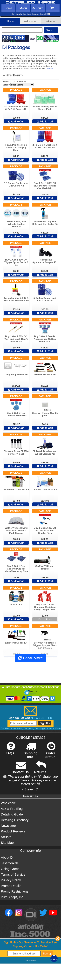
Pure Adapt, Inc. (12, 897)
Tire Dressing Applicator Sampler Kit (44, 261)
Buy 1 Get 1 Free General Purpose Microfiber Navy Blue (16, 569)
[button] (54, 958)
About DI (7, 857)
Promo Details (11, 886)
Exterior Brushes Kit (16, 642)
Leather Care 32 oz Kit (45, 489)
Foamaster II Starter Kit (16, 489)
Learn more (31, 960)
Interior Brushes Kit (45, 374)
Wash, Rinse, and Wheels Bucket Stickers (16, 224)
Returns (40, 772)
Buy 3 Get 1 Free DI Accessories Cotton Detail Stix (45, 339)
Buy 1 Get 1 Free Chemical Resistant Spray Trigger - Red (45, 607)
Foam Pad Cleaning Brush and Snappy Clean (16, 147)
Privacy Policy (11, 880)
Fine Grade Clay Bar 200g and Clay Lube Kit (45, 222)
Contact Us (20, 772)
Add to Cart (17, 121)
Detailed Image (30, 2)
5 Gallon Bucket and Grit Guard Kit (45, 299)
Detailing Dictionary (14, 820)
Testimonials (10, 863)
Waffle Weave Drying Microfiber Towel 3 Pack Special (16, 530)
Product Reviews (13, 831)
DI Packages (19, 81)
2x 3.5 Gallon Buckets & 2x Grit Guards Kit (16, 107)
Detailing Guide (12, 814)
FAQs (10, 753)
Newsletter (8, 825)
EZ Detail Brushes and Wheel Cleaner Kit (45, 452)
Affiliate (6, 837)
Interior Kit (16, 604)
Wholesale (8, 803)
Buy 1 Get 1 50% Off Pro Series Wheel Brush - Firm (45, 530)
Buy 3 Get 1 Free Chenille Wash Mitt (16, 414)
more (50, 68)
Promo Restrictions (14, 891)
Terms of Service (13, 874)
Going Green (10, 869)
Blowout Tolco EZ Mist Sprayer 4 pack (16, 452)
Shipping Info (30, 755)
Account (37, 8)
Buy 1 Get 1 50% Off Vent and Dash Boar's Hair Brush (16, 339)
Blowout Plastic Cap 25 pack (45, 414)
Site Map (7, 842)
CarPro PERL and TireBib (44, 567)
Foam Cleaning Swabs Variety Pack (45, 107)
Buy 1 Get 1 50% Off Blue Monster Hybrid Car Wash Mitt (45, 186)
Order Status (50, 755)
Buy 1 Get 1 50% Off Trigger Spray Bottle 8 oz (16, 262)
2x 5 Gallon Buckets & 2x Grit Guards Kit (45, 146)
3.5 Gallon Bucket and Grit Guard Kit (16, 184)
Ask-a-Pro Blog (12, 808)
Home (8, 8)
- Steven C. (30, 789)
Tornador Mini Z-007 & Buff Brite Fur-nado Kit (16, 299)
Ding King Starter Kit (16, 374)
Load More (32, 658)
